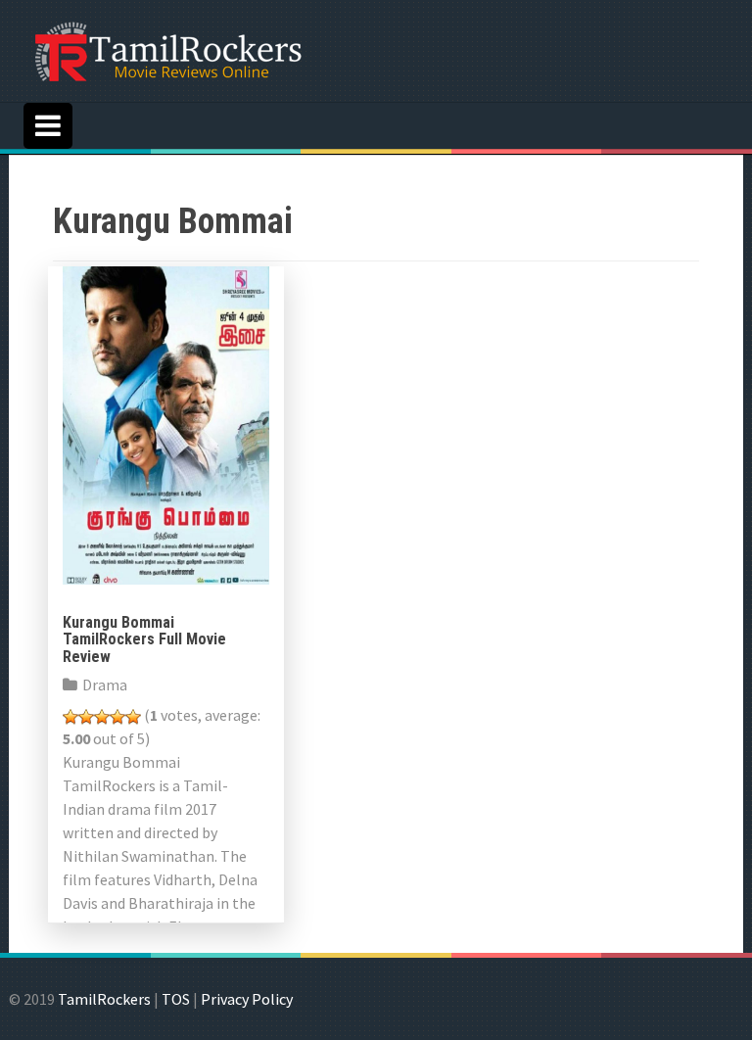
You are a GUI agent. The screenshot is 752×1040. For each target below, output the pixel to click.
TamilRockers (104, 999)
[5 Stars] (133, 717)
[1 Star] (70, 717)
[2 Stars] (86, 717)
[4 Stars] (117, 717)
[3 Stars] (102, 717)
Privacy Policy (247, 999)
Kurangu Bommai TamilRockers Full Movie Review (144, 639)
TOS (176, 999)
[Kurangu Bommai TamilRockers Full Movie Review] (166, 423)
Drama (104, 684)
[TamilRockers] (166, 49)
